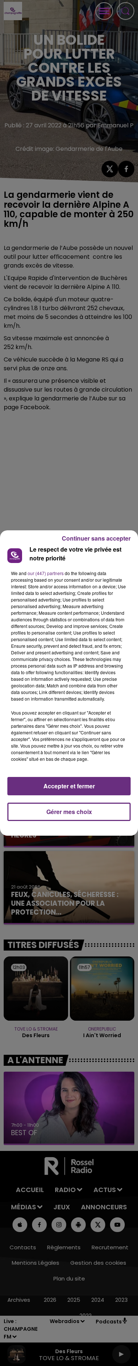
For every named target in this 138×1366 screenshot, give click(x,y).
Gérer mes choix (69, 811)
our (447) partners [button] (46, 573)
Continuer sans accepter (96, 538)
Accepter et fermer (69, 786)
